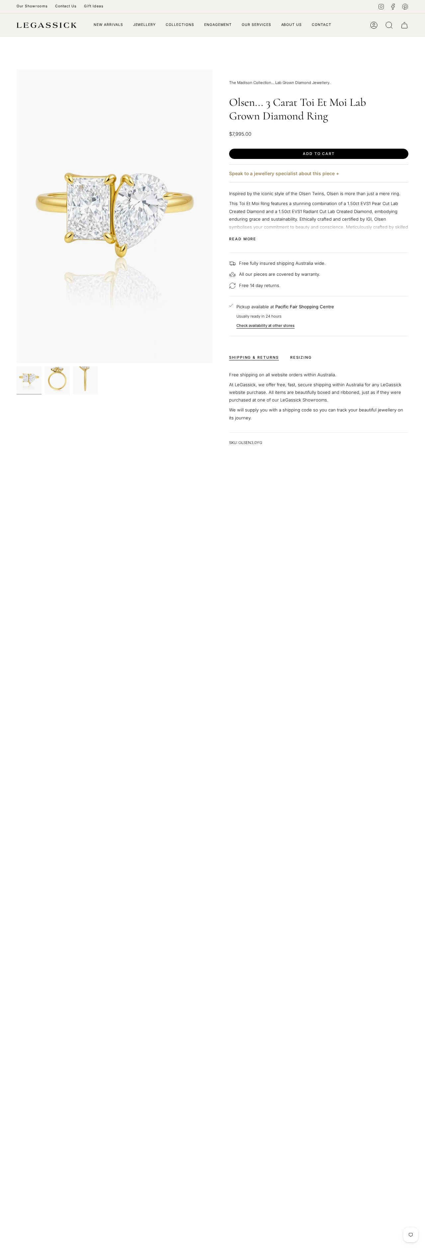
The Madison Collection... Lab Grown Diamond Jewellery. (279, 82)
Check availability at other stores (265, 325)
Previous (16, 216)
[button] (144, 25)
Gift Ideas (94, 6)
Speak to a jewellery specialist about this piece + (284, 173)
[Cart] (404, 25)
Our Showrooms (32, 6)
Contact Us (66, 6)
